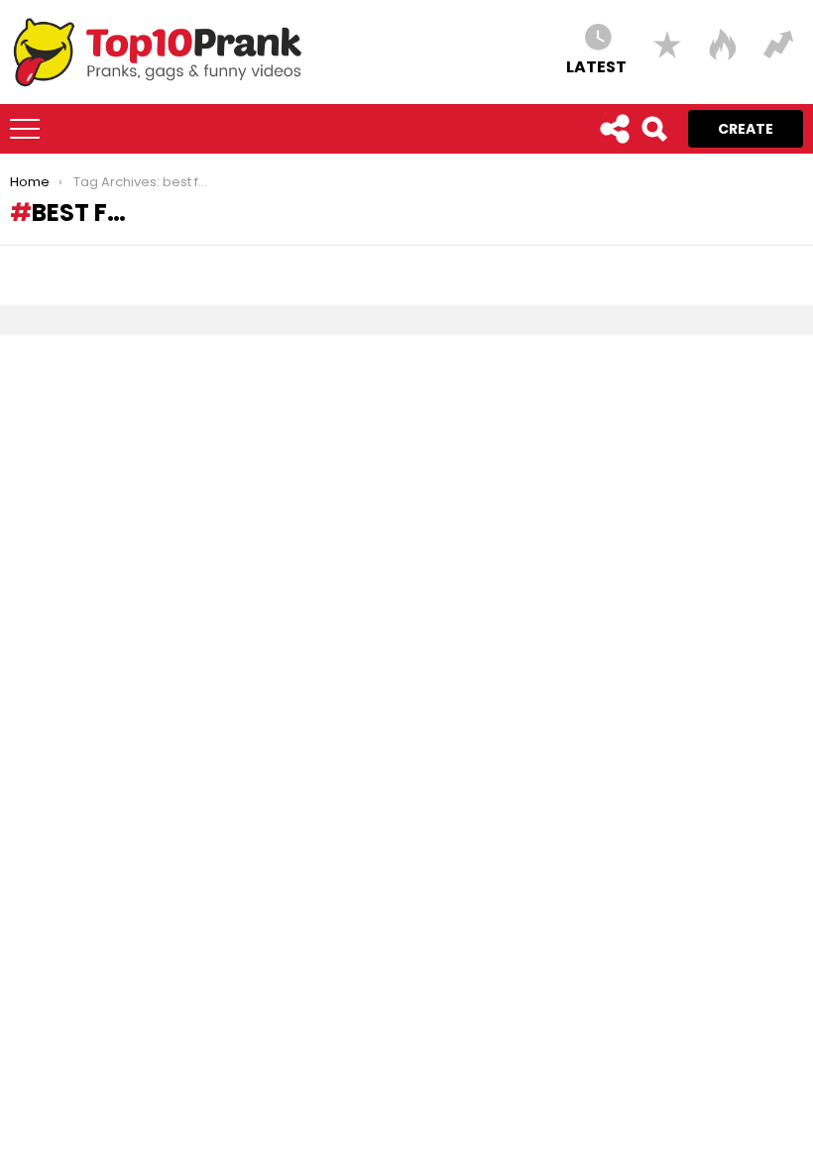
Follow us (614, 129)
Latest (596, 65)
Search (653, 129)
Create (745, 129)
